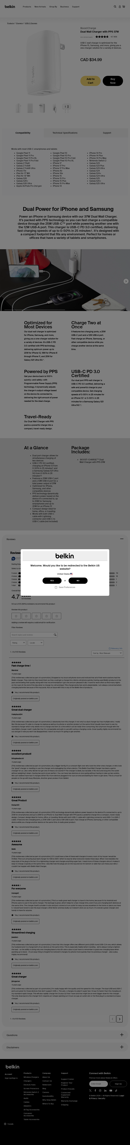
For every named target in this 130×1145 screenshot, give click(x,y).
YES (52, 580)
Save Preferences (67, 587)
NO (78, 580)
